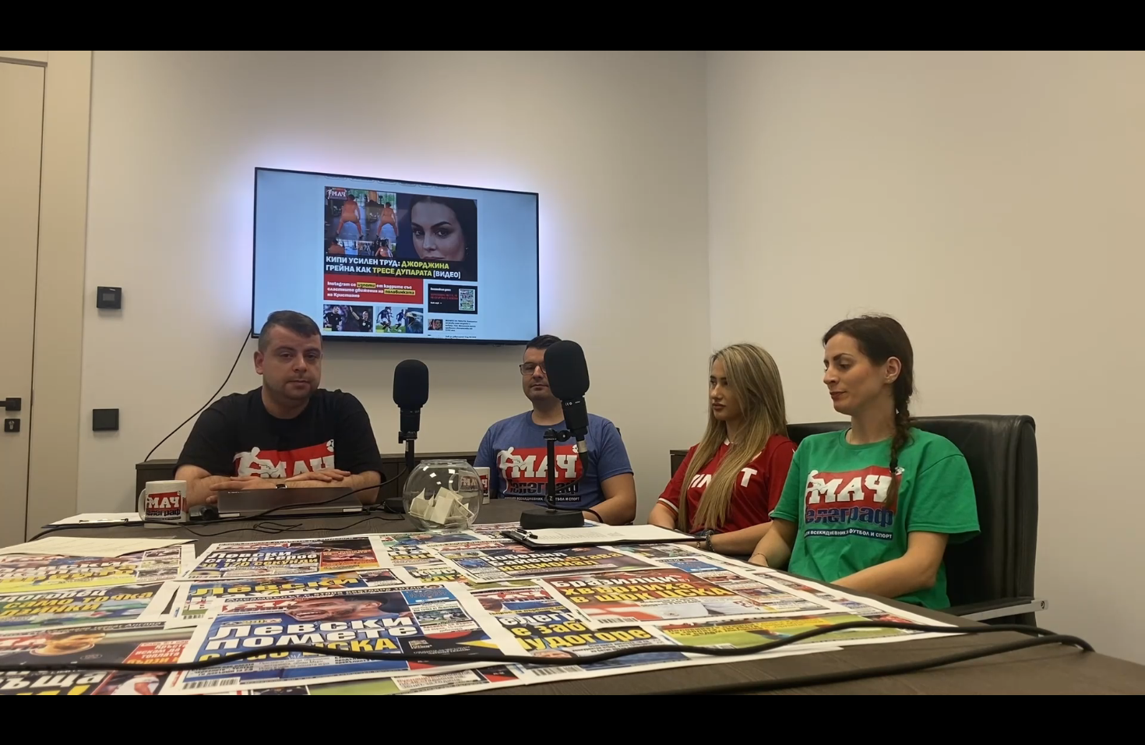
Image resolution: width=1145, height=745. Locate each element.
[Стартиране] (26, 724)
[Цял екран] (1083, 724)
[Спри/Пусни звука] (58, 724)
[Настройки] (1115, 27)
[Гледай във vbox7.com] (1116, 724)
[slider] (16, 703)
